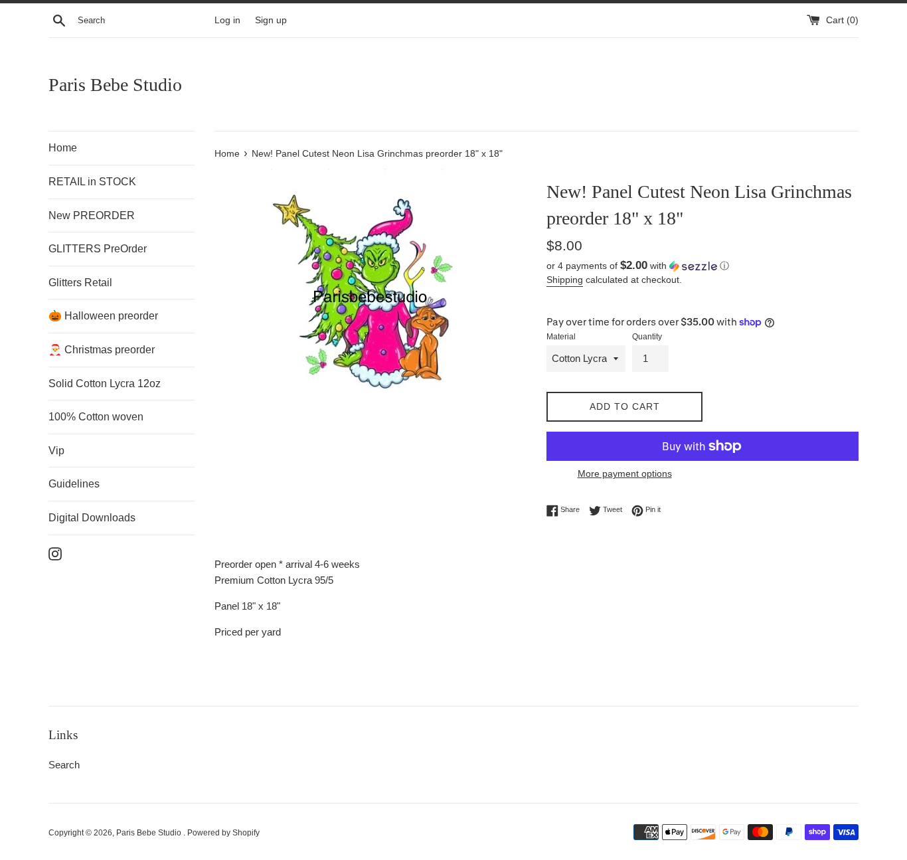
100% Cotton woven (95, 416)
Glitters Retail (80, 282)
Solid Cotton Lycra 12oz (104, 383)
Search (64, 764)
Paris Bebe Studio (115, 84)
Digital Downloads (91, 517)
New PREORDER (91, 215)
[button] (702, 266)
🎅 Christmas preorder (101, 349)
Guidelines (74, 483)
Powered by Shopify (223, 832)
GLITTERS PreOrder (97, 248)
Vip (56, 450)
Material (561, 336)
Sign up (271, 20)
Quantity (647, 336)
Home (62, 147)
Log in (227, 20)
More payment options (625, 473)
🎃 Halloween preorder (103, 315)
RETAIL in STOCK (92, 181)
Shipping (564, 279)
